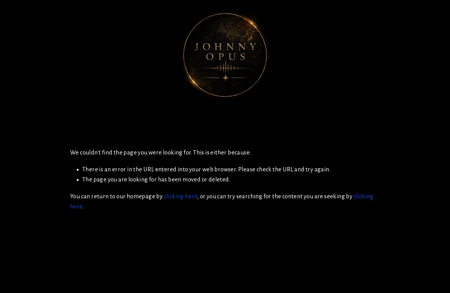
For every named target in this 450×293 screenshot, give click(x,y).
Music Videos (106, 106)
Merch (144, 106)
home (21, 106)
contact (176, 106)
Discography (58, 106)
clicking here (180, 196)
